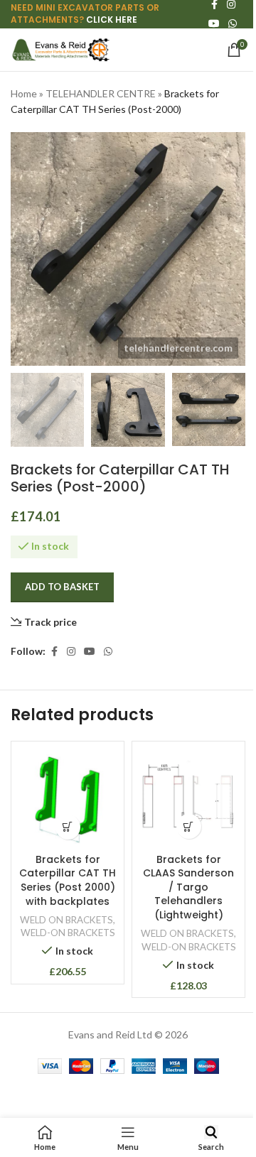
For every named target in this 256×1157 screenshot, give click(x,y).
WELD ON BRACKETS (66, 919)
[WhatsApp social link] (232, 23)
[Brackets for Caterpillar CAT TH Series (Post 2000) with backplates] (67, 798)
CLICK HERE (111, 19)
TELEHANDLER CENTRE (101, 93)
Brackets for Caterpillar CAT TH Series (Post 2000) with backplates (67, 880)
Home (24, 93)
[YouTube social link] (214, 23)
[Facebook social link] (54, 651)
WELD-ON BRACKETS (68, 932)
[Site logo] (60, 49)
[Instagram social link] (71, 651)
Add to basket (62, 586)
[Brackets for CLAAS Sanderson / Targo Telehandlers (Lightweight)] (188, 798)
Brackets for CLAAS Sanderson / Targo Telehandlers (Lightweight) (188, 887)
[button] (67, 827)
